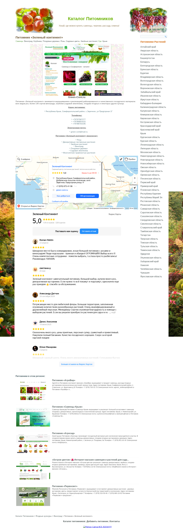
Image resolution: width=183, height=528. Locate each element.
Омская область (148, 167)
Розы (63, 41)
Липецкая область (149, 148)
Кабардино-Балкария (151, 103)
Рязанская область (149, 205)
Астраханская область (151, 54)
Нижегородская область (152, 156)
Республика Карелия (150, 194)
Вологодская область (150, 84)
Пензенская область (150, 178)
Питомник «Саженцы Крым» (67, 407)
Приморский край (149, 186)
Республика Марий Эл (151, 197)
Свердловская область (151, 220)
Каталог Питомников (90, 18)
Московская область (150, 152)
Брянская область (149, 69)
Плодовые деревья (51, 41)
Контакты (115, 521)
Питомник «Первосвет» (64, 486)
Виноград (28, 41)
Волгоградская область (151, 81)
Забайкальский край (150, 92)
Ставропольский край (151, 227)
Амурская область (149, 50)
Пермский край (147, 182)
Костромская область (150, 122)
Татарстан (145, 235)
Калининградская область (153, 107)
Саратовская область (151, 212)
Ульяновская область (150, 258)
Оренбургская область (151, 171)
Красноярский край (149, 130)
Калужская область (149, 111)
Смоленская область (150, 224)
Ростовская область (150, 201)
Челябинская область (151, 269)
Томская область (148, 242)
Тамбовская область (150, 231)
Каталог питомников (74, 521)
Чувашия (145, 273)
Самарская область (150, 209)
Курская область (148, 141)
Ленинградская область (152, 145)
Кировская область (149, 118)
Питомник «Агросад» (63, 433)
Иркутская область (149, 99)
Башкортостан (147, 58)
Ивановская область (150, 96)
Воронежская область (151, 88)
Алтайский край (148, 47)
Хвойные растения (89, 41)
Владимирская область (151, 77)
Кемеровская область (151, 114)
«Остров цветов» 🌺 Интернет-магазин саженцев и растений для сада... (90, 460)
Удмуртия (145, 254)
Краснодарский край (150, 126)
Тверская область (149, 239)
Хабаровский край (149, 261)
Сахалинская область (151, 216)
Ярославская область (151, 276)
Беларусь (145, 62)
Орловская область (149, 175)
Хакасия (144, 265)
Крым (104, 41)
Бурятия (144, 73)
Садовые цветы (73, 41)
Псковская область (149, 190)
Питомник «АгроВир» (63, 380)
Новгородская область (151, 160)
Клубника (37, 41)
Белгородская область (151, 66)
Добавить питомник (97, 521)
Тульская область (149, 246)
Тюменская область (150, 250)
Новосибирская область (152, 163)
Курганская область (150, 137)
